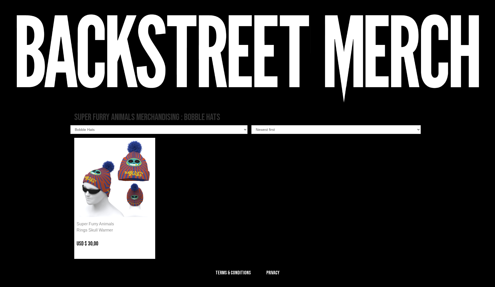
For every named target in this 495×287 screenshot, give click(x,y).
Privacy (272, 273)
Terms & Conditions (233, 273)
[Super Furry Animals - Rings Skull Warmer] (114, 178)
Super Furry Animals (95, 224)
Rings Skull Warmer (95, 230)
